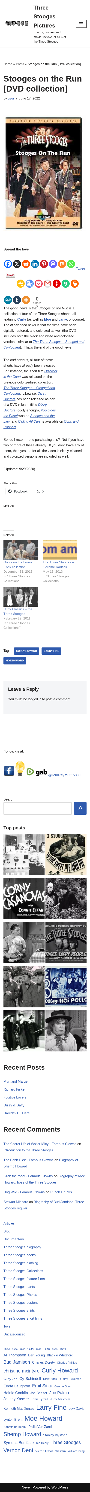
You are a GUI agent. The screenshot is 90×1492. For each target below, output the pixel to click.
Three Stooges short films (22, 1318)
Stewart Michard (15, 1202)
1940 (22, 1349)
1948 (46, 1349)
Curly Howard (26, 651)
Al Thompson (14, 1355)
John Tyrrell (39, 1399)
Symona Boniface (18, 1443)
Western (60, 1451)
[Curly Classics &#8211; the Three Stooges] (20, 597)
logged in (34, 699)
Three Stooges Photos (20, 1295)
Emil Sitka (42, 1385)
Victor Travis (44, 1451)
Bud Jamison (16, 1362)
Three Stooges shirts (19, 1310)
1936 (15, 1349)
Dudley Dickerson (70, 1379)
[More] (26, 296)
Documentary (13, 1239)
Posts (20, 64)
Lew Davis (76, 1408)
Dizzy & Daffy (13, 1105)
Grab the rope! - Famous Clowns (28, 1176)
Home (7, 64)
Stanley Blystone (55, 1435)
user (11, 98)
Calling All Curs (29, 421)
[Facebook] (8, 260)
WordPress (60, 1487)
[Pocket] (39, 280)
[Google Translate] (30, 280)
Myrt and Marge (15, 1081)
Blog (6, 1231)
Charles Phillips (67, 1362)
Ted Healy (42, 1443)
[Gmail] (48, 280)
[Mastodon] (53, 260)
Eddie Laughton (16, 1386)
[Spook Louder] (66, 899)
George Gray (62, 1386)
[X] (17, 260)
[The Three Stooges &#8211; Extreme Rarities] (60, 550)
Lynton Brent (12, 1419)
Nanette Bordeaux (14, 1427)
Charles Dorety (43, 1362)
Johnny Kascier (16, 1399)
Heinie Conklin (15, 1393)
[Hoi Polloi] (66, 987)
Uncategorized (14, 1334)
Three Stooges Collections (23, 1271)
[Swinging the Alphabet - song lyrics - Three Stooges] (24, 1031)
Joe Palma (59, 1392)
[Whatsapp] (71, 260)
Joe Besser (38, 1393)
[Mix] (62, 260)
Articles (9, 1223)
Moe (47, 319)
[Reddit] (26, 260)
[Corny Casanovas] (24, 899)
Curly (21, 319)
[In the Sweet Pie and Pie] (66, 855)
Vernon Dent (18, 1450)
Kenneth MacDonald (18, 1408)
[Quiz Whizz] (66, 1031)
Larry (62, 319)
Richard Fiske (13, 1089)
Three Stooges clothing (20, 1263)
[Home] (24, 987)
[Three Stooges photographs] (66, 943)
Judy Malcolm (60, 1399)
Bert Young (36, 1355)
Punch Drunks (61, 1192)
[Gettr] (57, 280)
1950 (54, 1349)
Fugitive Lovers (15, 1097)
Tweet (80, 269)
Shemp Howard (22, 1434)
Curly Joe (10, 1379)
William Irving (76, 1451)
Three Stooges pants (19, 1287)
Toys (7, 1326)
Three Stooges (66, 1442)
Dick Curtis (50, 1379)
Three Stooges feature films (24, 1279)
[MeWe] (8, 296)
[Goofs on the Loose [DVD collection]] (20, 550)
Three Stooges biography (22, 1247)
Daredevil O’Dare (16, 1113)
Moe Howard (15, 660)
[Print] (75, 280)
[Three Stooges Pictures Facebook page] (9, 775)
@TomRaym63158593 (65, 775)
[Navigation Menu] (81, 24)
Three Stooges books (19, 1255)
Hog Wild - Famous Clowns (24, 1192)
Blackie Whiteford (60, 1355)
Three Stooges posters (20, 1302)
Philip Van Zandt (40, 1427)
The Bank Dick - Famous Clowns (28, 1160)
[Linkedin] (35, 260)
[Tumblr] (17, 296)
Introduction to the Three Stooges (28, 1150)
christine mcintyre (21, 1370)
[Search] (80, 808)
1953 (63, 1349)
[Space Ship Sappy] (24, 855)
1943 (30, 1349)
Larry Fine (51, 651)
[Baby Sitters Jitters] (24, 943)
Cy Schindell (30, 1378)
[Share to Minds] (20, 775)
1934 (6, 1349)
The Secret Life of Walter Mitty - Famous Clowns (39, 1144)
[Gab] (66, 280)
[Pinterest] (44, 260)
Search (8, 799)
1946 (38, 1349)
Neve (26, 1487)
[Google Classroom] (21, 280)
